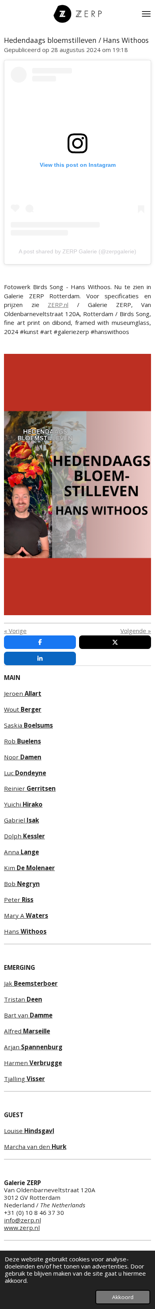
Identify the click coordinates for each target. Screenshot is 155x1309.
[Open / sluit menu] (146, 14)
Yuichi (23, 804)
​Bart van (28, 1015)
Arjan (33, 1047)
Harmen (33, 1063)
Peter (18, 900)
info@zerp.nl (22, 1220)
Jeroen (22, 693)
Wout (22, 709)
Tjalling (24, 1079)
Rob (22, 741)
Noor (22, 757)
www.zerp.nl (22, 1228)
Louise (29, 1131)
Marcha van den (35, 1147)
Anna (21, 852)
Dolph (24, 836)
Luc (25, 773)
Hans (25, 931)
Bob (22, 884)
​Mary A (26, 915)
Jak (31, 983)
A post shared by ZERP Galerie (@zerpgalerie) (77, 251)
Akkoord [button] (123, 1297)
